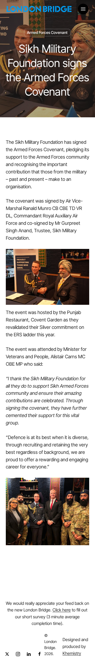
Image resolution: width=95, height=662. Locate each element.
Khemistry (72, 653)
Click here (62, 609)
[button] (83, 9)
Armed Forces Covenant (47, 32)
